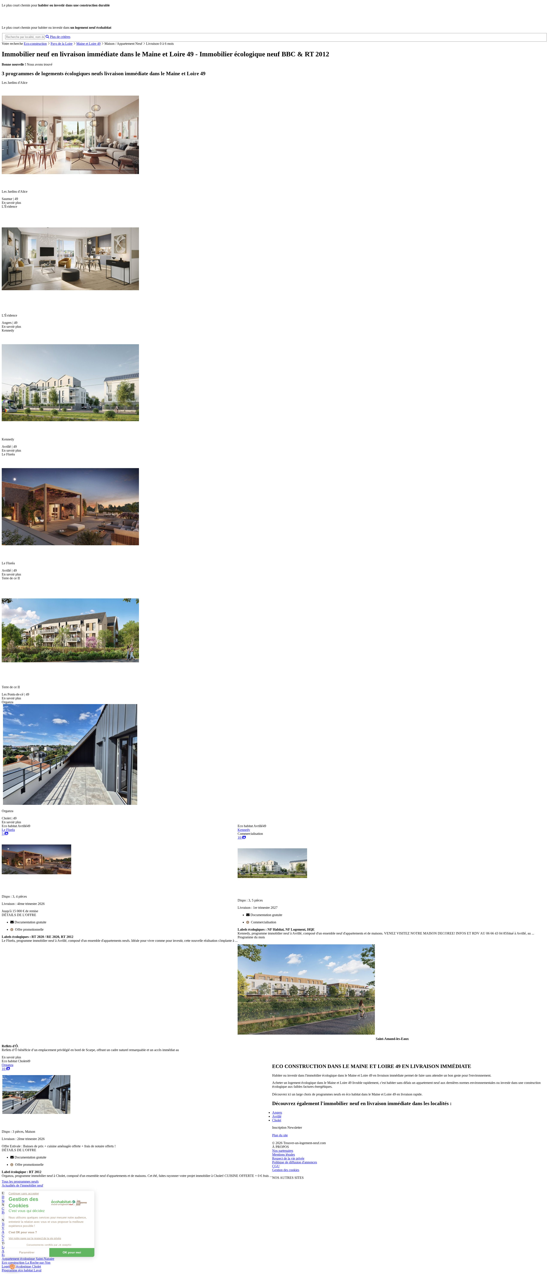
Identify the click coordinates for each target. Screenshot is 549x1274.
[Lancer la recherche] (47, 37)
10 (240, 837)
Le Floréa (8, 830)
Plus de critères (60, 37)
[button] (12, 1266)
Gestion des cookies (285, 1170)
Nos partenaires (282, 1150)
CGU (276, 1166)
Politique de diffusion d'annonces (294, 1162)
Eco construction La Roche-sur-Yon (26, 1262)
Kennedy (244, 830)
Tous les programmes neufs (20, 1181)
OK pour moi (72, 1252)
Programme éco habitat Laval (21, 1270)
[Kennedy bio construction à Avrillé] (272, 881)
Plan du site (280, 1135)
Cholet (276, 1120)
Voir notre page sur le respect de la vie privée (35, 1238)
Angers (277, 1112)
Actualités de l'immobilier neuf (22, 1185)
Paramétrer (27, 1252)
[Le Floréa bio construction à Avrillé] (36, 877)
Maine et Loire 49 (88, 43)
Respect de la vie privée (288, 1158)
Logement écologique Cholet (21, 1266)
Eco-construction (35, 43)
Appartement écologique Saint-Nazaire (28, 1258)
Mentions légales (283, 1154)
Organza (7, 1065)
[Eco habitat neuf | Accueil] (32, 20)
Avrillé (276, 1116)
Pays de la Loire (61, 43)
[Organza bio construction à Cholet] (36, 1112)
